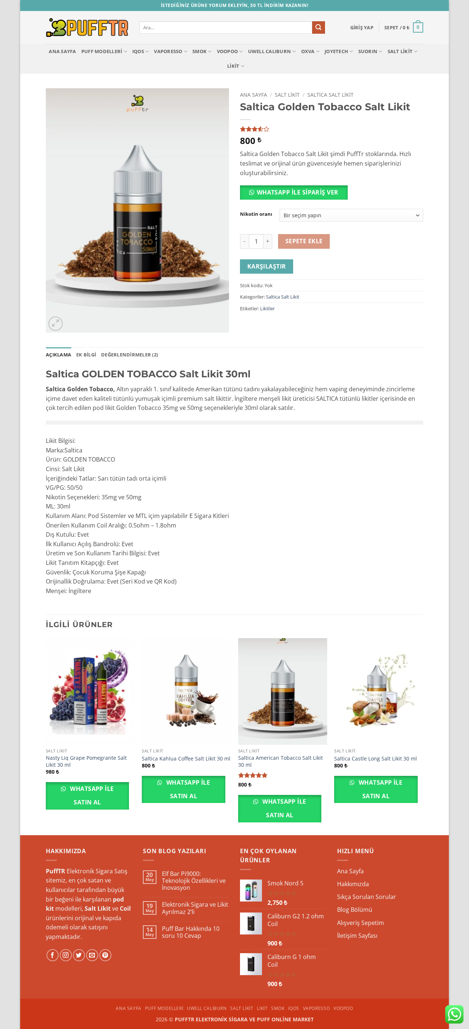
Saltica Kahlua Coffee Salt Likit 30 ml (186, 758)
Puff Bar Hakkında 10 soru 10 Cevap (190, 932)
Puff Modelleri (101, 51)
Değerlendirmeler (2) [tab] (129, 354)
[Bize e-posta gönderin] (92, 955)
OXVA (308, 51)
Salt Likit (400, 51)
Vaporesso (168, 51)
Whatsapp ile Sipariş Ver (298, 192)
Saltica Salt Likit (330, 94)
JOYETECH (336, 51)
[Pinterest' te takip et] (105, 955)
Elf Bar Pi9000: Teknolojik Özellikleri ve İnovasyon (194, 881)
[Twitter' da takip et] (79, 955)
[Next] (422, 735)
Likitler (267, 308)
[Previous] (46, 735)
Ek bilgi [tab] (86, 354)
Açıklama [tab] (58, 354)
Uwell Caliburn (207, 1008)
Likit (233, 66)
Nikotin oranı (256, 214)
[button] (361, 27)
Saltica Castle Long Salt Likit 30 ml (375, 758)
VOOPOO (227, 51)
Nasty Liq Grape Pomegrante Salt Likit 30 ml (86, 761)
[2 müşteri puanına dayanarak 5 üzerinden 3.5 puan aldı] (331, 129)
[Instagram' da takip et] (66, 955)
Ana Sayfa (62, 51)
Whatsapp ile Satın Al (91, 795)
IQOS (138, 51)
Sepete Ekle (304, 241)
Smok (199, 51)
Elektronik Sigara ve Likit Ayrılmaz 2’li (195, 908)
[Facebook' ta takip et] (53, 955)
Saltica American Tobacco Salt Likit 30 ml (280, 761)
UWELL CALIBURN (269, 51)
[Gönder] (318, 27)
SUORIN (368, 51)
